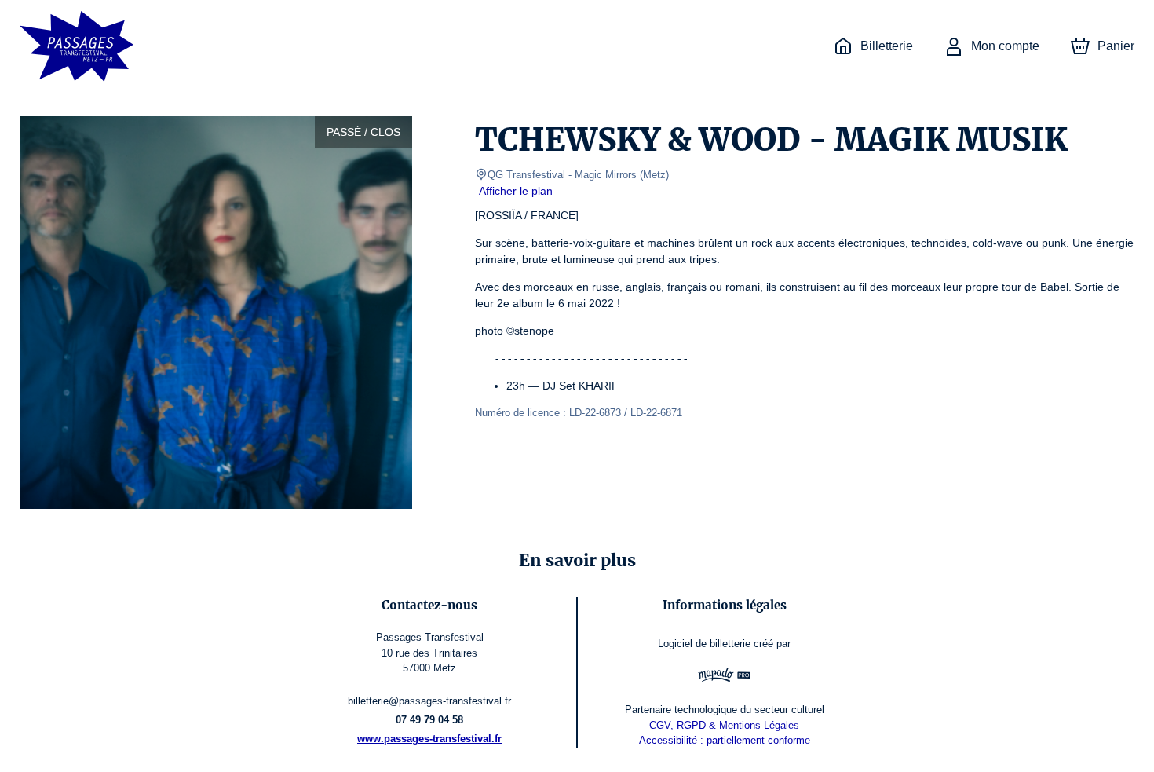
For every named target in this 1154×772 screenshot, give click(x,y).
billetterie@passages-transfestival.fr (429, 701)
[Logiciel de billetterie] (724, 677)
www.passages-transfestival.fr (429, 739)
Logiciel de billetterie (704, 643)
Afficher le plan (516, 191)
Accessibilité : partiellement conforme (724, 740)
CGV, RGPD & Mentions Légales (724, 725)
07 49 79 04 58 (429, 720)
